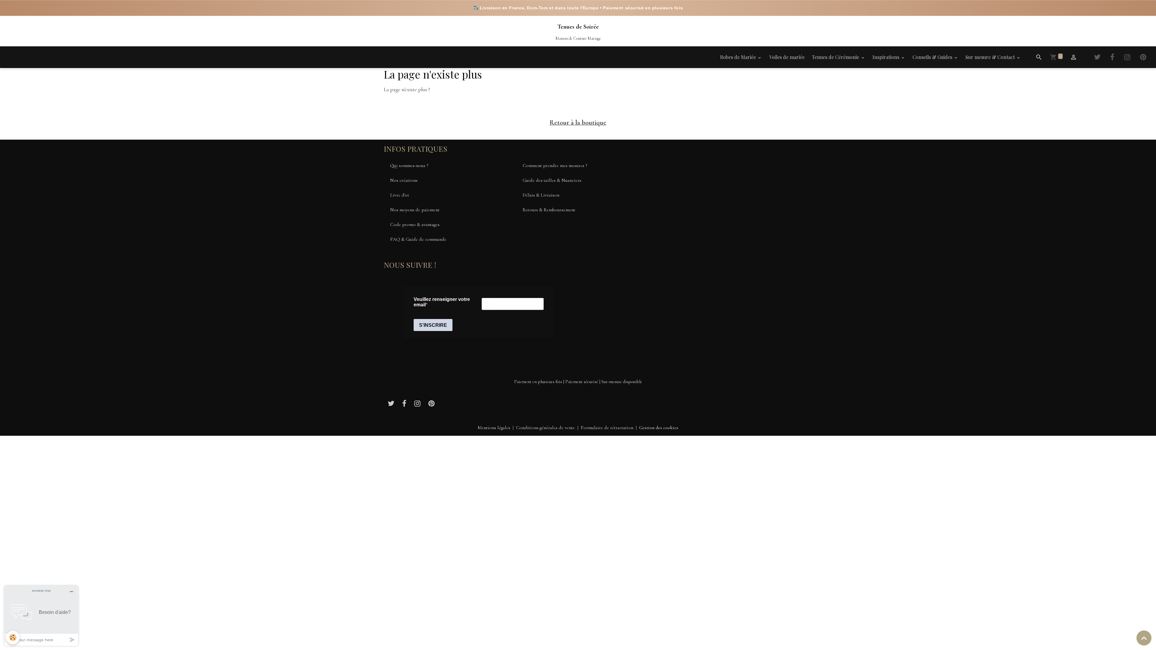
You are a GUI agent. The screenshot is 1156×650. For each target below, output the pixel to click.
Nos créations (404, 180)
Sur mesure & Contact (990, 57)
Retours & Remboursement (549, 210)
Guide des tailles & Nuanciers (552, 180)
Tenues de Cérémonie (836, 57)
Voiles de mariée (787, 57)
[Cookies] (13, 637)
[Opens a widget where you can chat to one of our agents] (41, 615)
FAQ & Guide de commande (418, 239)
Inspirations (886, 57)
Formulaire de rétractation (607, 428)
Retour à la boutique (578, 122)
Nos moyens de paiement (415, 210)
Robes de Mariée (738, 57)
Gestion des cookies (658, 428)
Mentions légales (494, 428)
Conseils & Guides (932, 57)
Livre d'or (399, 195)
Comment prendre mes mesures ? (555, 165)
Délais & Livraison (541, 195)
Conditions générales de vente (545, 428)
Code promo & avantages (415, 224)
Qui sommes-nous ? (409, 165)
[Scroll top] (1143, 637)
